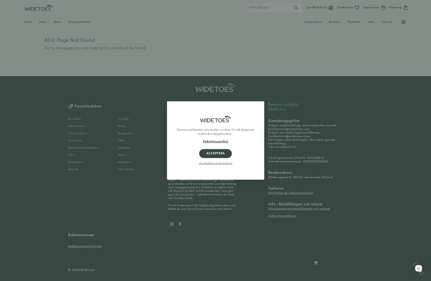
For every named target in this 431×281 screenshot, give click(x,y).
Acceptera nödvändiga (215, 163)
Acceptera (215, 153)
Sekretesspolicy (215, 141)
